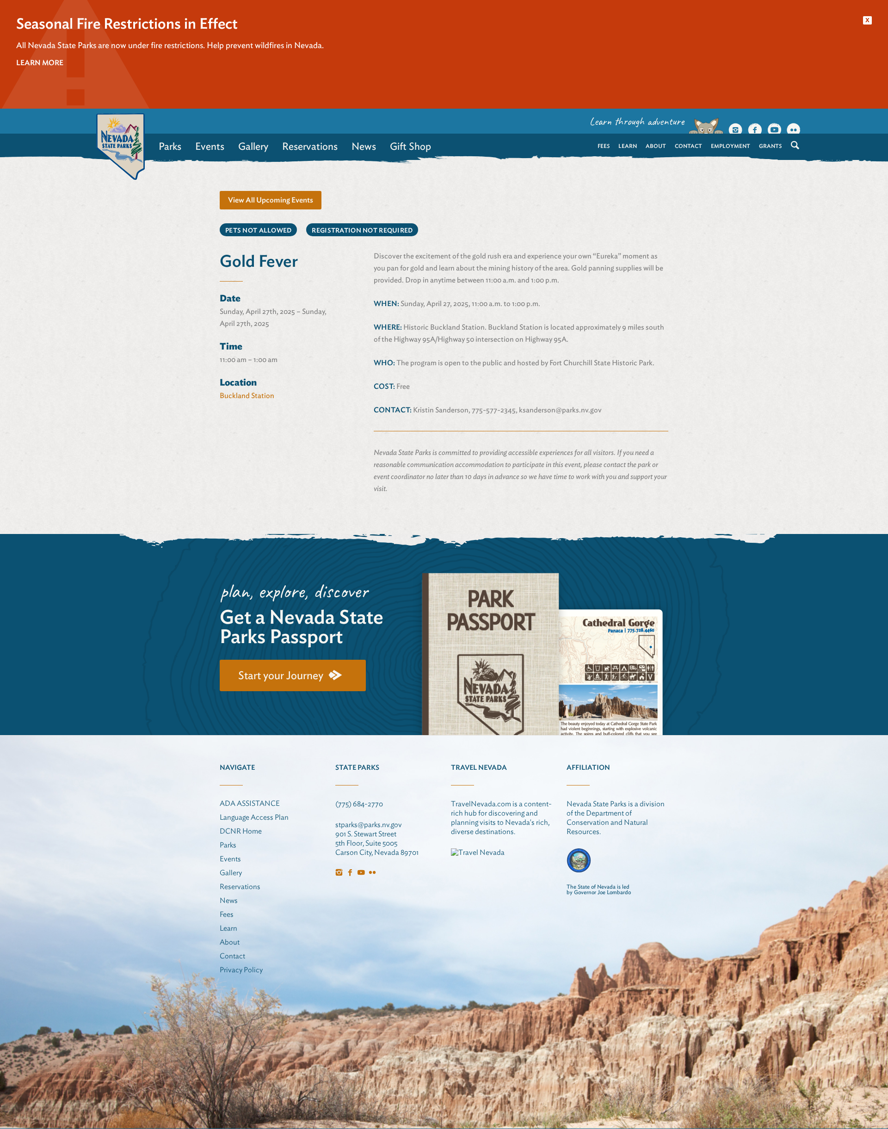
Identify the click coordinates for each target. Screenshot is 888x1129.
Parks (170, 146)
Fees (604, 145)
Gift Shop (410, 146)
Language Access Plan (254, 817)
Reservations (310, 146)
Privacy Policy (241, 969)
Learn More (39, 62)
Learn (627, 145)
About (656, 145)
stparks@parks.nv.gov (368, 824)
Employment (730, 145)
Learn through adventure (637, 121)
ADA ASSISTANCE (250, 803)
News (364, 146)
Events (209, 146)
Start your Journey (280, 675)
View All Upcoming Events (270, 200)
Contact (688, 145)
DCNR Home (241, 831)
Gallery (253, 146)
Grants (770, 145)
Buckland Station (247, 395)
